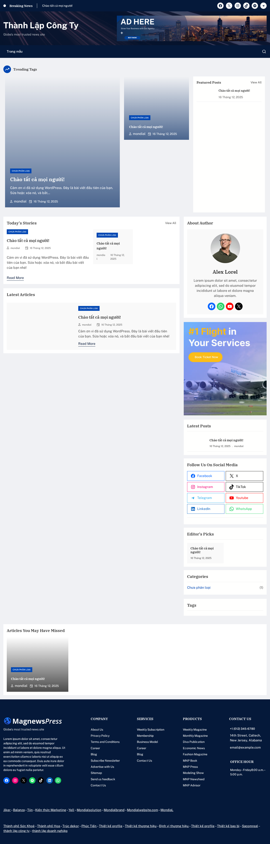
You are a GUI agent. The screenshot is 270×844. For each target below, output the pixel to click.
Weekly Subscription (150, 729)
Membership (145, 735)
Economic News (194, 748)
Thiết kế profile (110, 826)
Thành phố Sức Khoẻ (19, 826)
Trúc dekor (70, 826)
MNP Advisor (191, 785)
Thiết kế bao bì (228, 826)
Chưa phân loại (21, 171)
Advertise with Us (102, 766)
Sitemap (96, 773)
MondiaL (167, 810)
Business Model (147, 741)
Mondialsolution (89, 810)
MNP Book (190, 760)
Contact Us (98, 785)
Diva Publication (194, 741)
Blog (94, 754)
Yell (71, 810)
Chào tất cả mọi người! (57, 5)
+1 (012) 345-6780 (242, 728)
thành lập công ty (16, 831)
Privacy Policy (100, 735)
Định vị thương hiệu (174, 826)
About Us (97, 729)
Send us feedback (103, 779)
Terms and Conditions (105, 741)
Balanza (19, 810)
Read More (15, 278)
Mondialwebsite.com (142, 810)
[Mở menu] (264, 51)
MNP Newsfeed (193, 779)
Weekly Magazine (195, 729)
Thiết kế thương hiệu (141, 826)
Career (95, 748)
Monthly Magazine (195, 735)
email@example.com (245, 747)
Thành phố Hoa (48, 826)
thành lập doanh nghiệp (50, 831)
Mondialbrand (114, 810)
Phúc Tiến (89, 826)
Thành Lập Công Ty (40, 25)
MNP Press (190, 766)
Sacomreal (250, 826)
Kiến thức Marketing (50, 810)
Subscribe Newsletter (105, 760)
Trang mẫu (15, 51)
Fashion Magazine (195, 754)
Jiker (7, 810)
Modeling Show (193, 773)
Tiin (30, 810)
